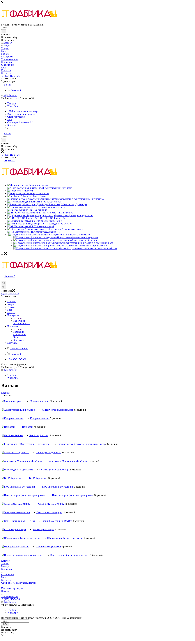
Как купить (19, 320)
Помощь (5, 591)
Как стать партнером (12, 588)
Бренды (5, 566)
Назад (19, 318)
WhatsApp (12, 106)
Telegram (11, 103)
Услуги (5, 563)
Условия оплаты (9, 596)
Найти (5, 624)
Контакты (6, 580)
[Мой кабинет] (2, 279)
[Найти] (3, 31)
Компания (18, 331)
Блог (3, 577)
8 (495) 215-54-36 (11, 76)
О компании (7, 574)
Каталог (5, 560)
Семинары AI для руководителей (18, 582)
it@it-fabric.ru (10, 95)
